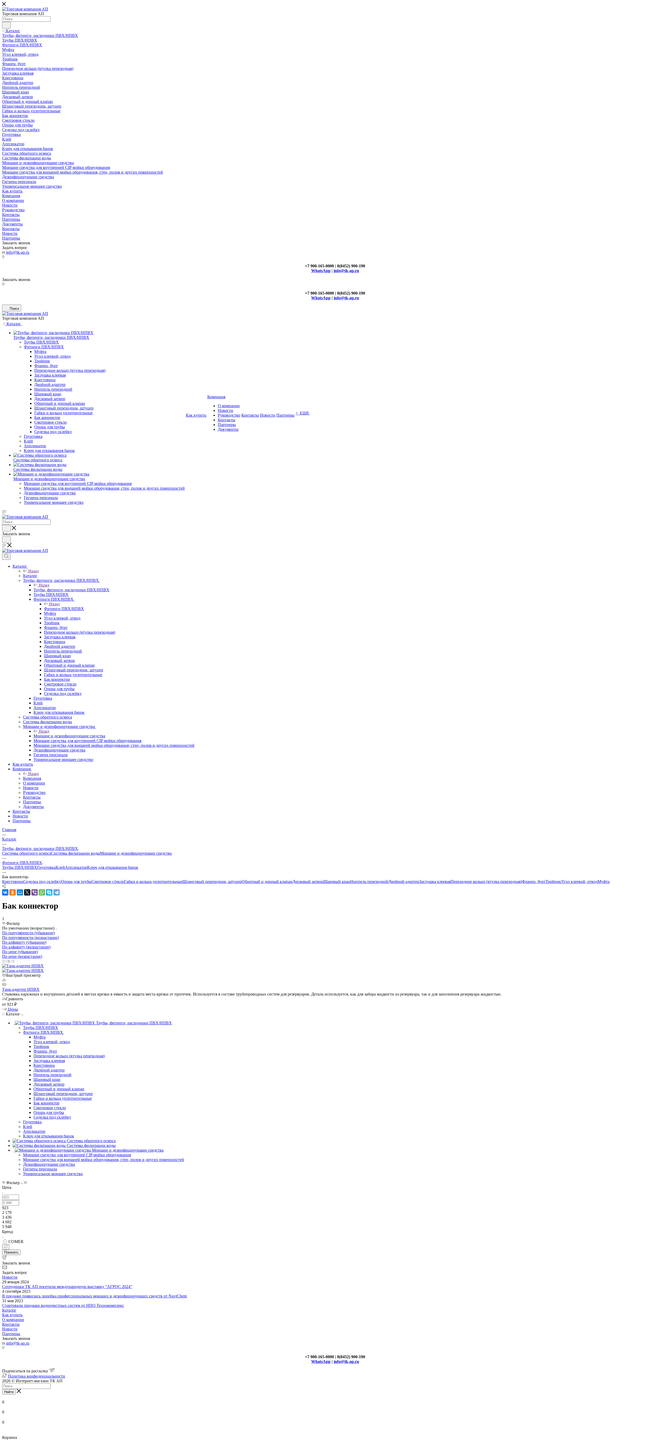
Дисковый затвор (307, 881)
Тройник (553, 881)
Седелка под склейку (42, 881)
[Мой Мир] (20, 892)
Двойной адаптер (403, 881)
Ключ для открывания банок (112, 867)
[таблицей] (12, 961)
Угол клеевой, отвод (579, 881)
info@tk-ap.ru (17, 252)
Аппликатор (76, 867)
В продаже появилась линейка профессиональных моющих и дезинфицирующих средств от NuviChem (94, 1296)
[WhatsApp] (42, 892)
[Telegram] (56, 892)
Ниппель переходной (369, 881)
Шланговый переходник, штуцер (212, 881)
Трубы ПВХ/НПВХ (19, 867)
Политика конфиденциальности (36, 1376)
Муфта (604, 881)
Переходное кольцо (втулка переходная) (486, 881)
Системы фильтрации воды (75, 853)
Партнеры (11, 1333)
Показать (11, 1252)
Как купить (12, 1315)
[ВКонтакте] (5, 892)
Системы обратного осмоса (26, 853)
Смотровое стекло (108, 881)
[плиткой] (3, 961)
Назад (33, 571)
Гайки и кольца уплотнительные (153, 881)
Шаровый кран (336, 881)
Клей (60, 867)
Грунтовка (46, 867)
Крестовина (12, 881)
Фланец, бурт (533, 881)
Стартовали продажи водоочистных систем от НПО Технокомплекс (63, 1305)
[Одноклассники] (12, 892)
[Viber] (34, 892)
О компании (13, 1319)
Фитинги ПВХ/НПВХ (64, 608)
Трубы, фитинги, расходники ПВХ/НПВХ (71, 590)
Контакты (11, 1324)
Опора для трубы (76, 881)
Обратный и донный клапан (267, 881)
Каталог (30, 575)
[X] (27, 892)
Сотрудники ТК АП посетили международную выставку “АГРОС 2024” (67, 1286)
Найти (9, 1392)
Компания (32, 778)
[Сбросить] (5, 1247)
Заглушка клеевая (435, 881)
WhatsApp (321, 270)
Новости (10, 1277)
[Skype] (49, 892)
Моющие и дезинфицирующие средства (69, 736)
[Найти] (6, 25)
